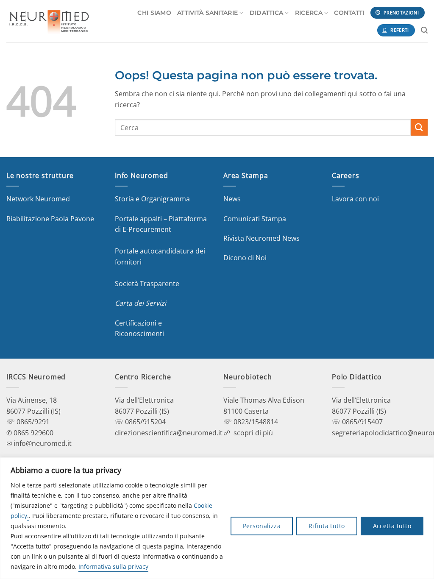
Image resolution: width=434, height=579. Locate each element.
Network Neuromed (38, 198)
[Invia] (419, 127)
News (232, 198)
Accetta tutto (392, 526)
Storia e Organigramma (152, 198)
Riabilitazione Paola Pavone (50, 218)
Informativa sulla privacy (113, 566)
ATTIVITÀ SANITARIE (207, 13)
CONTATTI (349, 13)
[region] (217, 518)
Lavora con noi (355, 198)
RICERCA (309, 13)
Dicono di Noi (245, 257)
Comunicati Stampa (254, 218)
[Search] (424, 30)
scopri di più (253, 432)
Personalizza (262, 526)
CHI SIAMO (154, 13)
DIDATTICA (267, 13)
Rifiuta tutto (327, 526)
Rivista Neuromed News (261, 238)
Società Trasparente (147, 283)
